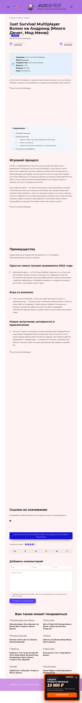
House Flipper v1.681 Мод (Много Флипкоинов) (57, 672)
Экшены (27, 18)
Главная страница (16, 18)
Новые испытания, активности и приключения (38, 145)
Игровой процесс (23, 133)
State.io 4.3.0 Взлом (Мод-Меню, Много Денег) (57, 641)
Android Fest (49, 6)
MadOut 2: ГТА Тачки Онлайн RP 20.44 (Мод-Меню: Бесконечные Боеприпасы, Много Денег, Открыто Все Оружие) (24, 656)
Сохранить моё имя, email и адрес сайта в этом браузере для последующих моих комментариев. (39, 595)
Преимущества (22, 137)
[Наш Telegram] (41, 521)
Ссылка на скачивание (25, 149)
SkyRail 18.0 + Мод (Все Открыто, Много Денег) (24, 672)
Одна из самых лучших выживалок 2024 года (37, 140)
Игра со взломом (26, 143)
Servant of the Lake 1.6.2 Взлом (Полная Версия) (23, 641)
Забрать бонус (62, 695)
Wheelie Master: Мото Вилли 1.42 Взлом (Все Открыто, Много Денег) (24, 626)
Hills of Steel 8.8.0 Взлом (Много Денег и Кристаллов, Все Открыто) (57, 626)
